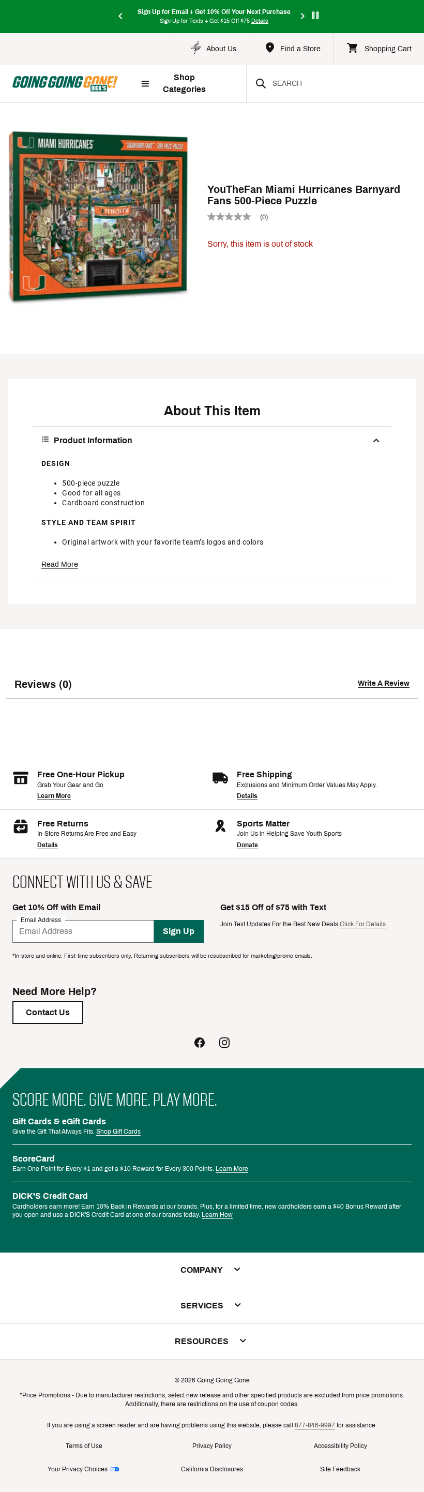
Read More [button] (59, 564)
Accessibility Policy (340, 1446)
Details (247, 796)
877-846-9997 (315, 1425)
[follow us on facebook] (199, 1043)
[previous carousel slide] (121, 16)
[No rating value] (233, 217)
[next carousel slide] (303, 16)
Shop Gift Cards (118, 1131)
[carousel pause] (315, 15)
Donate (247, 845)
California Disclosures (212, 1469)
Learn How (217, 1214)
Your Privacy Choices (78, 1469)
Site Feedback (340, 1469)
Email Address (41, 919)
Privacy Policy (212, 1446)
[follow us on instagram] (224, 1043)
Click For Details (363, 924)
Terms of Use (84, 1446)
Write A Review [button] (384, 683)
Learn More (54, 796)
